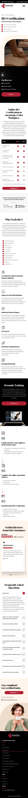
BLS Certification (5, 750)
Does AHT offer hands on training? (11, 672)
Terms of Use (4, 781)
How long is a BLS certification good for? (12, 654)
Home (3, 15)
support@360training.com (10, 700)
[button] (19, 6)
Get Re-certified (7, 86)
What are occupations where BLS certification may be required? (11, 617)
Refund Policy (4, 783)
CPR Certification (5, 753)
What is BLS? (6, 593)
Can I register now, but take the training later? (12, 641)
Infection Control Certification (8, 766)
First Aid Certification (6, 755)
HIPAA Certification (6, 769)
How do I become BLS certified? (10, 624)
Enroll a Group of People (9, 89)
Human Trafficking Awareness (8, 761)
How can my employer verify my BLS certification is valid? (11, 648)
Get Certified (6, 83)
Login (3, 744)
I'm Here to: (7, 80)
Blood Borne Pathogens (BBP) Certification (10, 763)
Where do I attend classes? (9, 635)
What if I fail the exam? (8, 660)
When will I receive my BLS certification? (12, 666)
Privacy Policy (5, 778)
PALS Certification (5, 758)
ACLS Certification (5, 747)
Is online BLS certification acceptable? (12, 630)
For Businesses (5, 771)
